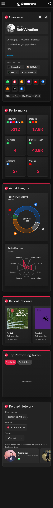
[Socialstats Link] (40, 17)
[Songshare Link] (46, 17)
